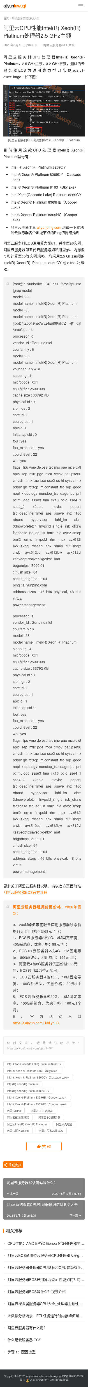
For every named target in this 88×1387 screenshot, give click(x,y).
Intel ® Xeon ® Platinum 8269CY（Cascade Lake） (38, 1077)
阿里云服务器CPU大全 (59, 45)
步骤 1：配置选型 (21, 1351)
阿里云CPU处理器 (41, 1111)
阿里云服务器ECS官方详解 (25, 892)
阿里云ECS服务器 (49, 1117)
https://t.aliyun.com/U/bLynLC (36, 1023)
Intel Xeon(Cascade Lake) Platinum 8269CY (34, 1064)
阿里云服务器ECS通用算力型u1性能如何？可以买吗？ (46, 1279)
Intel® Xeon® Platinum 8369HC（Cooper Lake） (37, 1104)
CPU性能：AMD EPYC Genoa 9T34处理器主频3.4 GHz (46, 1243)
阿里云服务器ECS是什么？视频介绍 (36, 1291)
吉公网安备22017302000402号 (48, 1380)
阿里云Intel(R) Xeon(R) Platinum (27, 1124)
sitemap (53, 1376)
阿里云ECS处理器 (18, 1117)
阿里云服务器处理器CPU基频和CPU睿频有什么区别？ (46, 1267)
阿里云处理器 (64, 1124)
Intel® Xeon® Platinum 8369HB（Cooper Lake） (37, 1097)
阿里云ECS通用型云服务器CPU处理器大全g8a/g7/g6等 (46, 1255)
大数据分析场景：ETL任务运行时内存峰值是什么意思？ (46, 1315)
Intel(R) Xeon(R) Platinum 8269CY (28, 1091)
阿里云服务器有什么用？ (27, 1327)
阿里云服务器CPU (18, 1131)
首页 (6, 18)
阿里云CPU (14, 1111)
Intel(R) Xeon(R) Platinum (23, 1084)
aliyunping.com (49, 227)
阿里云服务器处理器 (51, 1131)
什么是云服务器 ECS (24, 1339)
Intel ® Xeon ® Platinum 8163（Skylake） (32, 1071)
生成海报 (14, 1164)
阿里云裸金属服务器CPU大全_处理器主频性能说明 (46, 1303)
